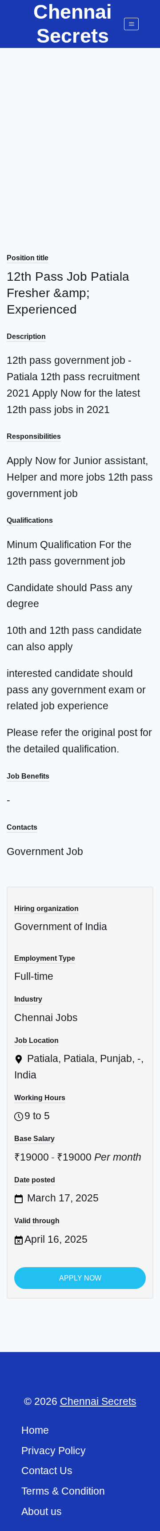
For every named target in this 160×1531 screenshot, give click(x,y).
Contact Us (46, 1470)
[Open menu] (131, 24)
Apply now (80, 1278)
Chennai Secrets (98, 1401)
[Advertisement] (80, 132)
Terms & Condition (63, 1491)
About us (41, 1511)
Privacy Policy (53, 1450)
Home (35, 1430)
